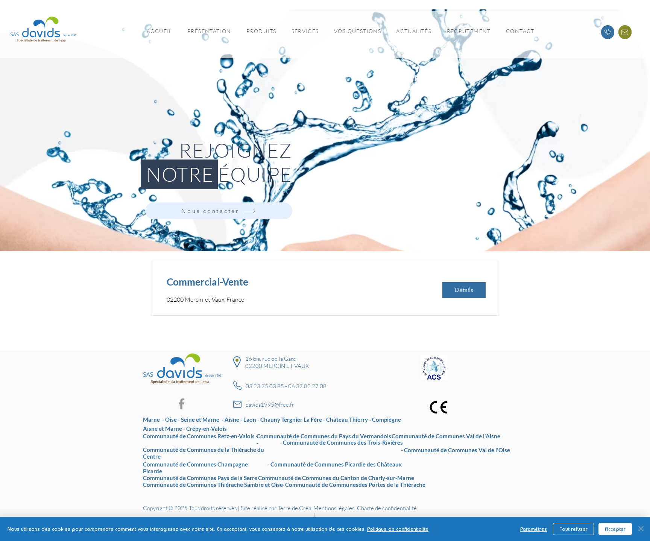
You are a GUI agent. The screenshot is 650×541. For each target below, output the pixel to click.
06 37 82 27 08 (307, 386)
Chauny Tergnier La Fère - (293, 419)
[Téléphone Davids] (607, 32)
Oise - (173, 419)
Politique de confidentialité (397, 529)
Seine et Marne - (203, 419)
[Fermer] (640, 529)
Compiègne (386, 419)
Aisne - (234, 419)
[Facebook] (181, 404)
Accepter (615, 529)
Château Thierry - (349, 419)
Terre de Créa (294, 508)
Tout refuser (573, 529)
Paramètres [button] (533, 529)
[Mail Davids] (625, 32)
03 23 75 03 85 (265, 386)
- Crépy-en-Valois (205, 428)
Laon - (251, 419)
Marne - (154, 419)
